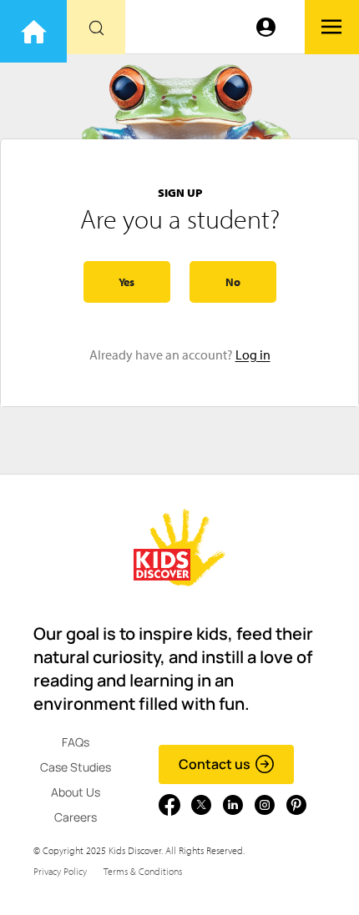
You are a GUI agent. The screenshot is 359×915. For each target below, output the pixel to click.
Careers (75, 817)
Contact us (214, 764)
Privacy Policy (60, 871)
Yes (126, 281)
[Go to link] (33, 31)
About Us (75, 792)
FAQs (75, 742)
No (232, 281)
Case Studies (75, 767)
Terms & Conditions (143, 871)
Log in (253, 354)
